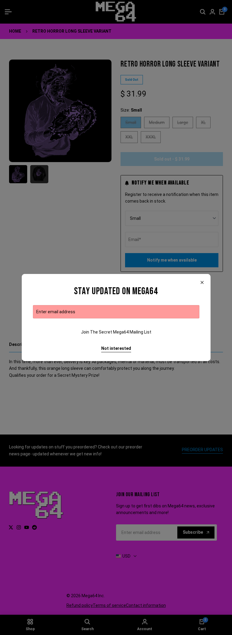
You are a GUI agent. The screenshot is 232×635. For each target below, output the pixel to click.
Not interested (116, 348)
